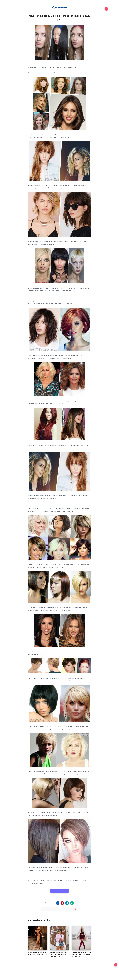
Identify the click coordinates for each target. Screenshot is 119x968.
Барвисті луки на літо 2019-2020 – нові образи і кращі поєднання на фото (58, 954)
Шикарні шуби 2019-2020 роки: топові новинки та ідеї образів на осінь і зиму (81, 954)
